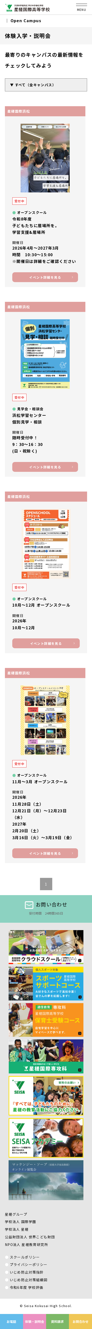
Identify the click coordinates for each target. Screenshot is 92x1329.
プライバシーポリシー (29, 1264)
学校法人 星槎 (17, 1229)
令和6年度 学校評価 (26, 1287)
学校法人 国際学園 (20, 1221)
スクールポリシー (25, 1257)
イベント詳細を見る (45, 277)
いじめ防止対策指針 (27, 1272)
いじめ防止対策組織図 (29, 1279)
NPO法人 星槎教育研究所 (26, 1244)
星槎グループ (16, 1214)
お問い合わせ (51, 904)
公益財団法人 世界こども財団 (30, 1236)
